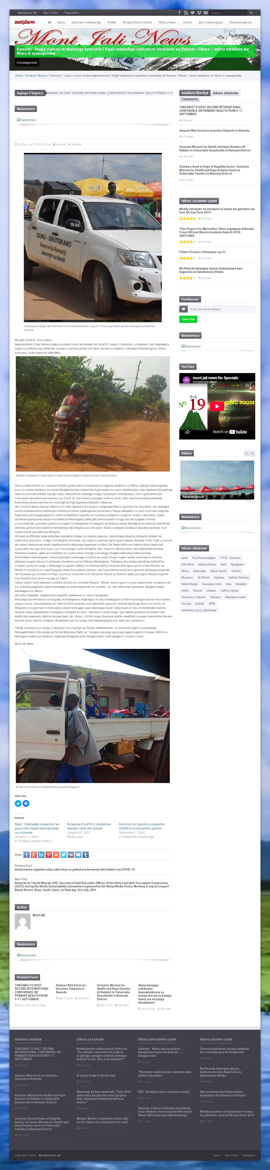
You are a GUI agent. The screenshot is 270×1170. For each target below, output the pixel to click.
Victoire (186, 603)
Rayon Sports (218, 571)
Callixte (236, 571)
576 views (83, 998)
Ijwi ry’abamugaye (211, 22)
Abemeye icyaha (235, 597)
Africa (185, 571)
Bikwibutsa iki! (27, 13)
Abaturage (199, 571)
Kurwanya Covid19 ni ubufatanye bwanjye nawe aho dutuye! (89, 826)
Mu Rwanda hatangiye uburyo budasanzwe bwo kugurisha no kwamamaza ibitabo (210, 270)
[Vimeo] (199, 12)
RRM (212, 603)
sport (184, 558)
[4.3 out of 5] (187, 241)
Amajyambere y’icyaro (137, 22)
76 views (40, 1005)
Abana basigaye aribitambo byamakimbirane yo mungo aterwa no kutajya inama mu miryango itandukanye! (154, 994)
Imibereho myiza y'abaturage (198, 610)
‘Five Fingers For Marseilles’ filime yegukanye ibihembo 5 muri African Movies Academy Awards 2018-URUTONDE (216, 232)
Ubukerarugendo (240, 22)
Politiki (112, 22)
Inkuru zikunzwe (225, 93)
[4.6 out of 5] (187, 218)
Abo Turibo (50, 13)
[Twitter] (192, 12)
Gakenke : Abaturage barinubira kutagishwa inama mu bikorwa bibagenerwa (159, 1052)
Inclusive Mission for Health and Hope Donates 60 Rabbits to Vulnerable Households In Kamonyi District (113, 992)
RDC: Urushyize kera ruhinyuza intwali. (164, 1092)
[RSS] (186, 12)
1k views (146, 1061)
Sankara (219, 577)
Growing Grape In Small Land (96, 1075)
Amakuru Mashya (36, 75)
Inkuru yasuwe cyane (216, 1039)
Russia (197, 590)
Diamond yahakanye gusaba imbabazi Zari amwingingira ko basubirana (224, 1050)
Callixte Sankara (239, 577)
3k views (206, 241)
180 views (123, 1005)
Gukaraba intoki (211, 584)
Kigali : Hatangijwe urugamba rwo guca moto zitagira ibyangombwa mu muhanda (37, 828)
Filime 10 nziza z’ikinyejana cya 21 (202, 252)
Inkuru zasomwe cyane (199, 201)
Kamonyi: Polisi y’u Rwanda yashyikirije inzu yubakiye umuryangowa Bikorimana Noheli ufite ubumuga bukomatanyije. (165, 1111)
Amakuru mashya (28, 1039)
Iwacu (61, 22)
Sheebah (241, 584)
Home (19, 75)
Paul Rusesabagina (204, 558)
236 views (165, 1008)
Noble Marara (189, 584)
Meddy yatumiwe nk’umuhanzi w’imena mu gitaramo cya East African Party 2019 (217, 210)
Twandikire (71, 13)
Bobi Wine (187, 564)
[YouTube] (205, 12)
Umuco (187, 22)
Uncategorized (27, 62)
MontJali (60, 144)
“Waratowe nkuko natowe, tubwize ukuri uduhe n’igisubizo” (165, 1073)
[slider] (187, 218)
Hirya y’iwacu (167, 22)
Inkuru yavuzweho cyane (157, 1039)
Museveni (187, 577)
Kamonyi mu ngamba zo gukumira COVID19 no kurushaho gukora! (142, 826)
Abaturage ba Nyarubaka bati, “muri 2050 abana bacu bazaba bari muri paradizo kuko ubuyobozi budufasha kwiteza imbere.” (104, 1097)
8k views (84, 1108)
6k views (84, 1128)
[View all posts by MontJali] (23, 921)
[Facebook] (179, 12)
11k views (85, 1065)
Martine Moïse (207, 564)
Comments (189, 99)
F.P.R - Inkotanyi (230, 558)
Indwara (211, 590)
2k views (206, 218)
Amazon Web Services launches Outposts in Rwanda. (71, 988)
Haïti (223, 564)
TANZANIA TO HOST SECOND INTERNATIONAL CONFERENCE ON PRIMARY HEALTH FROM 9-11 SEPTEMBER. (79, 93)
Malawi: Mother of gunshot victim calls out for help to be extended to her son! (102, 1120)
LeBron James (229, 590)
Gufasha (215, 597)
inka (228, 584)
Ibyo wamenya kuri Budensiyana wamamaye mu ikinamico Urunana (222, 1093)
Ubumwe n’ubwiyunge (86, 22)
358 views (76, 144)
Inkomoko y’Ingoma (193, 597)
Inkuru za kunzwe (90, 1039)
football (199, 603)
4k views (208, 1058)
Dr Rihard (203, 577)
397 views (187, 179)
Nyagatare (237, 564)
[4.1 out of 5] (187, 258)
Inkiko (185, 590)
